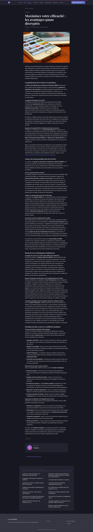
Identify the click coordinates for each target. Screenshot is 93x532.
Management (48, 2)
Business (29, 2)
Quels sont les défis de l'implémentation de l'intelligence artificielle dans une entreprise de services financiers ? (59, 475)
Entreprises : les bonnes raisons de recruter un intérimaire (58, 492)
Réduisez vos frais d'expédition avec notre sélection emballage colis (58, 506)
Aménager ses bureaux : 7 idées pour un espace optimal (31, 492)
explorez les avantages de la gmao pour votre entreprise (40, 154)
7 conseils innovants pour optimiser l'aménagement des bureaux (56, 483)
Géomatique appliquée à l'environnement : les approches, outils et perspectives (59, 501)
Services (61, 2)
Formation (35, 2)
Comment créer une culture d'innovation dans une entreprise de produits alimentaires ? (33, 497)
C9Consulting (12, 519)
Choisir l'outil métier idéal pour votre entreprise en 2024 (31, 501)
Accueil (20, 2)
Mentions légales (71, 521)
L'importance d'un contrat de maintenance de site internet (33, 488)
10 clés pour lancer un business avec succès (58, 479)
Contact (69, 523)
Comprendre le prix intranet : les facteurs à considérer (32, 479)
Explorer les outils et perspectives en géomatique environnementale (31, 474)
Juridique (41, 2)
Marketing (55, 2)
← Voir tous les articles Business (33, 456)
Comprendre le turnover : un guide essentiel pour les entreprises (33, 483)
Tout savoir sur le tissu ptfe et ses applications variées (59, 497)
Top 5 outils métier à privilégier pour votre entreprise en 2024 (58, 488)
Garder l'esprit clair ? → (78, 2)
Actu (24, 2)
